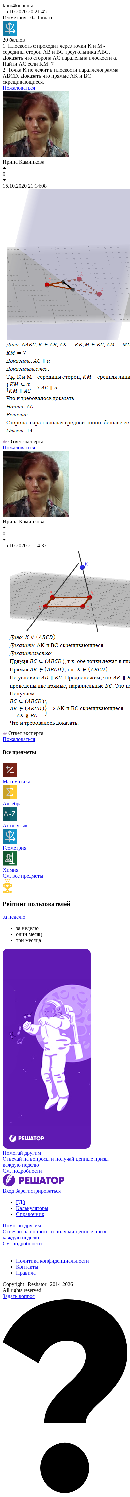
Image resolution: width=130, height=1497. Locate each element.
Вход (8, 1191)
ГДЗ (20, 1202)
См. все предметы (23, 876)
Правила (26, 1273)
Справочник (30, 1214)
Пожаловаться (19, 88)
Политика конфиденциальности (52, 1261)
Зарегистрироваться (38, 1191)
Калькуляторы (32, 1208)
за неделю (14, 917)
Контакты (27, 1267)
